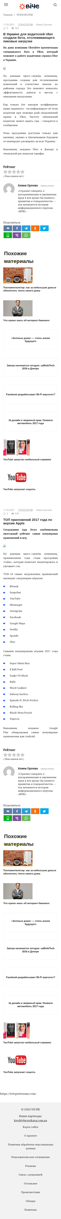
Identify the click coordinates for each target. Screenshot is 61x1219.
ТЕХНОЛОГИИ (25, 24)
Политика (30, 1209)
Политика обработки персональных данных (30, 1146)
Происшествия (30, 1192)
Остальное (30, 1183)
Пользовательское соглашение (30, 1157)
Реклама (30, 1166)
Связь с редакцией (30, 1174)
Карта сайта (30, 1127)
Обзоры (30, 1201)
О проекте (30, 1135)
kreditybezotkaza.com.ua (30, 1120)
